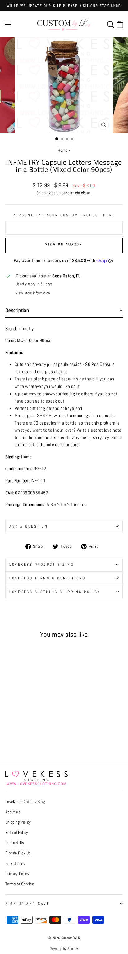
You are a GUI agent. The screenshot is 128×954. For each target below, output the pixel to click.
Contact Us (14, 842)
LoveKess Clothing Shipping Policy (55, 591)
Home (62, 150)
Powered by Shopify (64, 948)
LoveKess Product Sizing (41, 564)
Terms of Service (19, 884)
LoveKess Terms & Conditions (47, 578)
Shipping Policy (18, 822)
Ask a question (28, 526)
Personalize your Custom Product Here (64, 215)
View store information (33, 292)
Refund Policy (16, 832)
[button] (64, 311)
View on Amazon (63, 244)
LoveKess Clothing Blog (25, 801)
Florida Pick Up (18, 853)
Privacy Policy (17, 873)
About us (12, 812)
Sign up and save (27, 903)
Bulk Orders (15, 863)
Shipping (43, 193)
